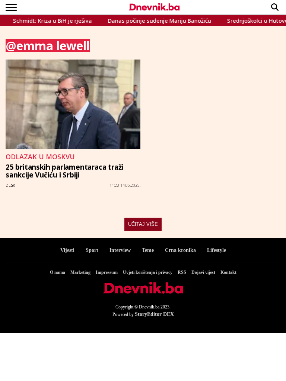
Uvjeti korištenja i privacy (147, 272)
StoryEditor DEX (154, 314)
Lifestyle (216, 250)
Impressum (107, 272)
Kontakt (228, 272)
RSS (182, 272)
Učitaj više (143, 224)
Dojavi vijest (203, 272)
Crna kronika (180, 250)
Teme (148, 250)
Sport (92, 250)
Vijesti (67, 250)
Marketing (80, 272)
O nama (57, 272)
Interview (120, 250)
